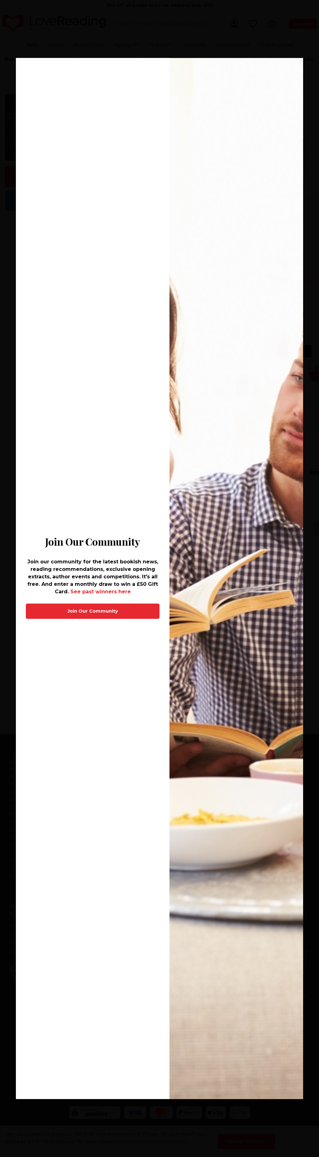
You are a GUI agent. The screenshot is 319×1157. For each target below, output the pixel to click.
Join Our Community (93, 611)
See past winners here (100, 592)
